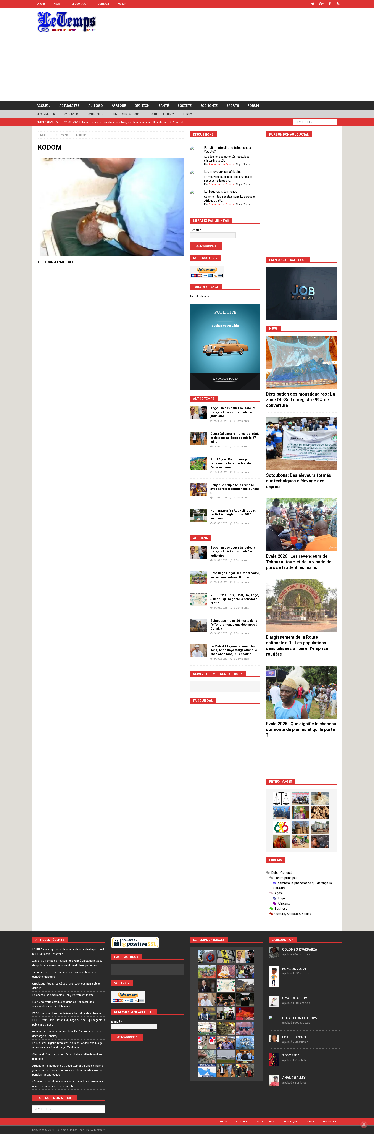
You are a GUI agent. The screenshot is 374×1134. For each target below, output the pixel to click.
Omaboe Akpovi (295, 997)
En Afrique (290, 1121)
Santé (163, 105)
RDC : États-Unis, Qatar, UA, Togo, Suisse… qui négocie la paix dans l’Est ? (234, 599)
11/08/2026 (220, 472)
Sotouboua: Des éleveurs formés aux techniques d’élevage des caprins (298, 481)
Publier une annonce (126, 114)
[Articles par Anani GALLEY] (274, 1083)
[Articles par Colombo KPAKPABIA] (274, 955)
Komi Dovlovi (294, 968)
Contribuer (95, 114)
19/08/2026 (220, 446)
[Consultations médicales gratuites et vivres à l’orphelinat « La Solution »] (300, 798)
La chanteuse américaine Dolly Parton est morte (63, 994)
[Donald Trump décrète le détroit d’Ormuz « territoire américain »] (207, 1070)
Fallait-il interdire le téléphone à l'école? (227, 149)
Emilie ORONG (294, 1037)
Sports (232, 105)
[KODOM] (111, 253)
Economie (209, 105)
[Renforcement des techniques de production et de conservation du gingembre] (320, 812)
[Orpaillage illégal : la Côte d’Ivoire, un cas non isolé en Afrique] (198, 577)
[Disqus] (111, 334)
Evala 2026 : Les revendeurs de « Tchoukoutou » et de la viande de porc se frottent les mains (298, 562)
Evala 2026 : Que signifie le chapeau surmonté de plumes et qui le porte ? (301, 729)
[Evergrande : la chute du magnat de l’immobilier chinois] (245, 1056)
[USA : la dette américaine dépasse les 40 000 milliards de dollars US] (207, 1056)
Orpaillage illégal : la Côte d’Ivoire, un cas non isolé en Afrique (66, 985)
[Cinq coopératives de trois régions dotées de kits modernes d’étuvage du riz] (320, 827)
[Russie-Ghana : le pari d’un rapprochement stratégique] (245, 1070)
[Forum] (338, 4)
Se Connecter (46, 114)
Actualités (69, 105)
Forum (122, 4)
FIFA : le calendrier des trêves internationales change (66, 1013)
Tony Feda (291, 1055)
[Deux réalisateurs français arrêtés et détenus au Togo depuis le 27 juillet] (198, 438)
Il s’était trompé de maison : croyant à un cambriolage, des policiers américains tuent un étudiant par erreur (67, 963)
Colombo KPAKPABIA (299, 949)
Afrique (119, 105)
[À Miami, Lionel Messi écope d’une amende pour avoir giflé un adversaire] (207, 1028)
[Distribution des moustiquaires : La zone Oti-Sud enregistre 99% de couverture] (301, 362)
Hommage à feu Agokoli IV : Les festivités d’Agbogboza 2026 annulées (233, 514)
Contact (103, 4)
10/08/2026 (220, 497)
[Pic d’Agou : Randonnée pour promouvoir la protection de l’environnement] (198, 463)
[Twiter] (313, 4)
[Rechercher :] (315, 121)
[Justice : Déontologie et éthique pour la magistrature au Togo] (281, 798)
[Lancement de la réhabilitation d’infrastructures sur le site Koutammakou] (300, 827)
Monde (310, 1121)
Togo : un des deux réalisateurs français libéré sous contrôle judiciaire (233, 412)
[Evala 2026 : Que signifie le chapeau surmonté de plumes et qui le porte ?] (301, 692)
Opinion (142, 105)
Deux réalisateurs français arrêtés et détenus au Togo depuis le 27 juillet (235, 437)
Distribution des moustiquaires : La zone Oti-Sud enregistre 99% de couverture (300, 399)
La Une (41, 4)
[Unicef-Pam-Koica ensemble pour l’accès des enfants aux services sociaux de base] (281, 812)
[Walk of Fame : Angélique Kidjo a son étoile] (245, 1013)
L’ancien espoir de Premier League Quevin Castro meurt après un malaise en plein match (67, 1083)
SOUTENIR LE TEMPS (162, 114)
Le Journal (79, 4)
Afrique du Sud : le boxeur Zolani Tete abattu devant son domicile (67, 1056)
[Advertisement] (187, 68)
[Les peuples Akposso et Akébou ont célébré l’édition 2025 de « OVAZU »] (320, 798)
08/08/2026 (220, 523)
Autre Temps (203, 399)
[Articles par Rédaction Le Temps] (274, 1023)
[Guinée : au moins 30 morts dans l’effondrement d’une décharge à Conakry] (198, 625)
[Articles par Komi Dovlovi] (274, 984)
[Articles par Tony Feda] (274, 1064)
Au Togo (95, 105)
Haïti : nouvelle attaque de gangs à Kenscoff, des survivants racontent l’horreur (63, 1004)
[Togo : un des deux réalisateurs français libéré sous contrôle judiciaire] (198, 412)
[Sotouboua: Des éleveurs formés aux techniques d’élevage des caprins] (301, 443)
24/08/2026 (220, 608)
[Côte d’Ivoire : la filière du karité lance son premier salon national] (226, 1013)
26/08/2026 (220, 421)
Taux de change (199, 296)
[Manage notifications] (363, 1124)
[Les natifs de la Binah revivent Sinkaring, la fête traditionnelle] (300, 841)
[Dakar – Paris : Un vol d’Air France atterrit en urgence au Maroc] (226, 1056)
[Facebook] (330, 4)
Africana (200, 538)
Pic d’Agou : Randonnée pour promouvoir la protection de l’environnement (231, 463)
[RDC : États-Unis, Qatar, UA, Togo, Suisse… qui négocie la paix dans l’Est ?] (198, 599)
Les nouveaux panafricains (222, 171)
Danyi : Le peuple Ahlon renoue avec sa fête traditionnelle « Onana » (235, 488)
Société (185, 105)
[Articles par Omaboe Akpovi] (274, 1004)
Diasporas (330, 1121)
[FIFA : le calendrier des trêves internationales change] (207, 985)
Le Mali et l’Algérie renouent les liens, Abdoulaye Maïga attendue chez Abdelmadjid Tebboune (233, 650)
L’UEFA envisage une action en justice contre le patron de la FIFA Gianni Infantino (68, 951)
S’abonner (71, 114)
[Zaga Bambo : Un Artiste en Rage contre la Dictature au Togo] (281, 841)
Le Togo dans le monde (220, 191)
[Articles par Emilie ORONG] (274, 1040)
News (57, 4)
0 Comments (241, 421)
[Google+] (321, 4)
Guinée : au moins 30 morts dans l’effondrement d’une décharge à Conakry (233, 624)
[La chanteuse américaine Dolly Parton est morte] (226, 971)
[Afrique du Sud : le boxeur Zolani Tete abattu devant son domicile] (226, 999)
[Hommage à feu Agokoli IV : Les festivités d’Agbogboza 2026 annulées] (198, 515)
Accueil (43, 105)
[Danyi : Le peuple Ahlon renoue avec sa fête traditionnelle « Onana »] (198, 489)
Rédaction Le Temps (221, 164)
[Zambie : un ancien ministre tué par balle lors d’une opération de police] (226, 1042)
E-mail (196, 230)
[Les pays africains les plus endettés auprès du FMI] (245, 1042)
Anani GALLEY (293, 1077)
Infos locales (264, 1121)
